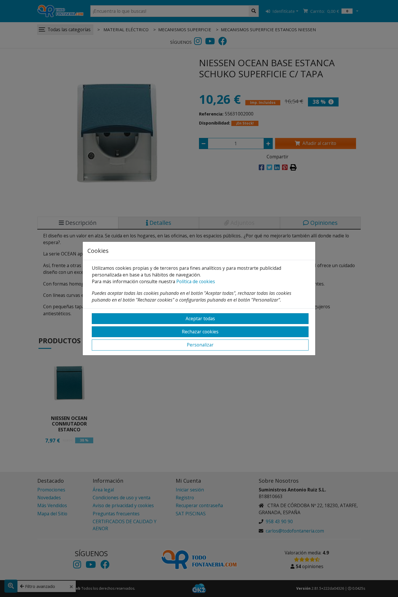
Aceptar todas (200, 318)
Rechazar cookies (200, 331)
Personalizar (200, 345)
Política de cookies (195, 281)
